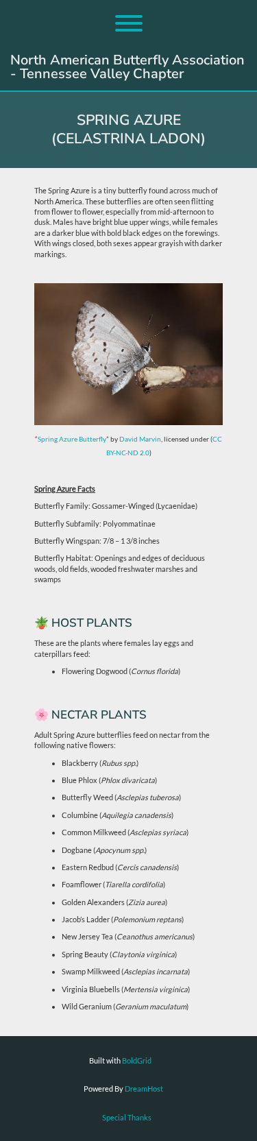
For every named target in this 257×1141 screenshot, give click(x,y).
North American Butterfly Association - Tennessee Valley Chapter (127, 67)
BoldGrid (136, 1060)
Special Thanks (126, 1117)
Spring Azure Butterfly (72, 439)
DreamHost (144, 1088)
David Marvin (140, 439)
